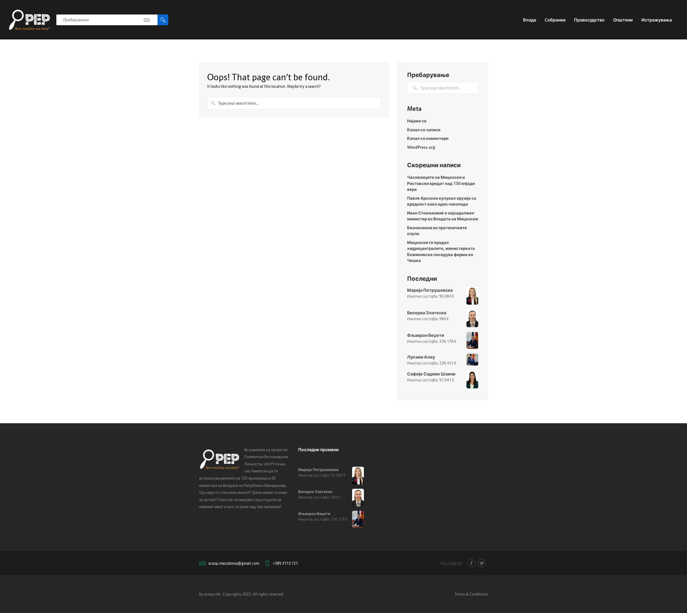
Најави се (416, 120)
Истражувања (656, 20)
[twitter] (482, 563)
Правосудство (589, 20)
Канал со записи (423, 129)
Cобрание (555, 20)
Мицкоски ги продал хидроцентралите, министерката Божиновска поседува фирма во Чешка (441, 251)
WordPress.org (421, 147)
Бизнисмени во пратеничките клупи (437, 230)
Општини (623, 20)
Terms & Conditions (471, 594)
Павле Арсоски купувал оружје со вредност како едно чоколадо (441, 201)
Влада (529, 20)
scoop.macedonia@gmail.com (233, 563)
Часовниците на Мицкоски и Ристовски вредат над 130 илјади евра (441, 183)
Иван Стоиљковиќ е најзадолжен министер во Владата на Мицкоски (442, 215)
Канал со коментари (427, 138)
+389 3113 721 (285, 563)
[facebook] (471, 563)
